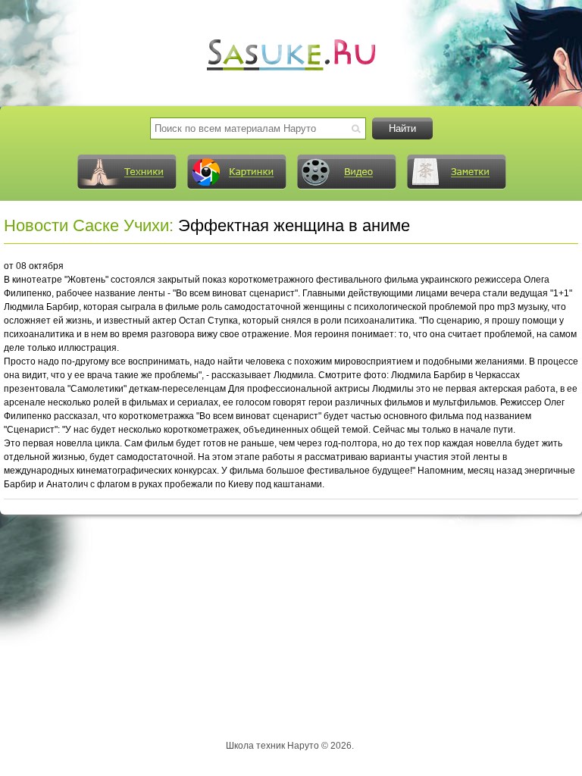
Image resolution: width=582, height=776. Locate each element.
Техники (127, 172)
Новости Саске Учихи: (89, 225)
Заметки (456, 172)
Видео (346, 172)
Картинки (236, 172)
